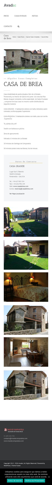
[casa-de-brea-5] (26, 306)
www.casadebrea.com (20, 186)
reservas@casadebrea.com (24, 189)
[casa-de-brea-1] (26, 273)
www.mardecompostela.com (14, 441)
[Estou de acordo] (49, 477)
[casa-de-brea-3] (26, 208)
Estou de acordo (15, 481)
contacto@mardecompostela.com (15, 438)
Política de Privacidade (34, 481)
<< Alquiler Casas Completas (20, 78)
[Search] (18, 26)
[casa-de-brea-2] (26, 241)
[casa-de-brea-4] (26, 338)
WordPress (7, 465)
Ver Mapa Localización (16, 194)
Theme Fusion (16, 465)
